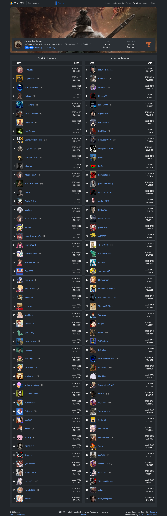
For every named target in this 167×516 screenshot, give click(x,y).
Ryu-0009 (29, 271)
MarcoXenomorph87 (107, 297)
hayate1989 (30, 490)
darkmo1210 (103, 201)
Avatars (146, 3)
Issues (83, 514)
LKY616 (101, 393)
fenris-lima (102, 367)
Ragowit (153, 512)
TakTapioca (103, 341)
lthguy (101, 323)
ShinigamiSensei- (105, 481)
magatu (28, 350)
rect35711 (29, 481)
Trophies (137, 3)
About (153, 3)
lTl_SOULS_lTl (30, 148)
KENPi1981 (29, 297)
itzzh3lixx (102, 131)
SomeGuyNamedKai (33, 140)
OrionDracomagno (106, 288)
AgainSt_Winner (105, 192)
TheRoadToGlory (105, 306)
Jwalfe (100, 332)
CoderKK (102, 420)
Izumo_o (28, 455)
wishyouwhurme (105, 148)
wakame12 (103, 463)
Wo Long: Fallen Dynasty (44, 47)
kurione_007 (30, 262)
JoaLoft (28, 192)
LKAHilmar (102, 376)
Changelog (20, 514)
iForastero (29, 105)
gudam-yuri (30, 288)
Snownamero (104, 411)
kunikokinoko (31, 253)
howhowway (30, 341)
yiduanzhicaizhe (32, 385)
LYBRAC (28, 210)
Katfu (100, 166)
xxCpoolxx (102, 490)
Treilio (100, 446)
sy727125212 (30, 402)
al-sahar (101, 87)
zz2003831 (102, 236)
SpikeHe (28, 411)
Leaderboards (118, 3)
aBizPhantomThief (106, 358)
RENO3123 (102, 210)
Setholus (102, 350)
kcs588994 (29, 323)
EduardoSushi (31, 157)
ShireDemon (103, 280)
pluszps (28, 166)
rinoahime (102, 78)
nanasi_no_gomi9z (33, 236)
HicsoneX (102, 472)
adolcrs (28, 498)
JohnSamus (30, 131)
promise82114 (31, 367)
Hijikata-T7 (102, 96)
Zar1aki (101, 455)
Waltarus (102, 315)
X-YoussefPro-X (104, 140)
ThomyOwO (103, 245)
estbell (28, 227)
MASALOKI (29, 446)
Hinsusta (29, 70)
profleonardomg (105, 183)
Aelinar (28, 96)
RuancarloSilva (31, 113)
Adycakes (102, 402)
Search (61, 3)
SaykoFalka (103, 113)
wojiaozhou (30, 376)
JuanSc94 (29, 122)
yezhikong (29, 332)
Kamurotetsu (104, 175)
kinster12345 (30, 245)
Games (129, 3)
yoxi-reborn (30, 463)
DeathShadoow (31, 393)
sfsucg (28, 437)
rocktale (28, 306)
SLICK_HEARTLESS (105, 70)
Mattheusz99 (104, 218)
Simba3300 (103, 105)
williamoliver (103, 437)
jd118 (100, 157)
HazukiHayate (31, 218)
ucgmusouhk (104, 122)
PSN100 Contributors (147, 514)
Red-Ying (29, 280)
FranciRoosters (31, 87)
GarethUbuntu (104, 253)
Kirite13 (101, 262)
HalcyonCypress (105, 498)
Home (107, 3)
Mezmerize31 (31, 175)
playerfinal (102, 227)
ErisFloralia (30, 315)
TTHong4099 (30, 358)
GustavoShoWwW (106, 385)
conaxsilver (103, 428)
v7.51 (12, 514)
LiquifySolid (30, 78)
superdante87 (104, 271)
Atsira (27, 428)
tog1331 (28, 420)
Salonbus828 (30, 472)
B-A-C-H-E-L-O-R (31, 183)
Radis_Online (30, 201)
